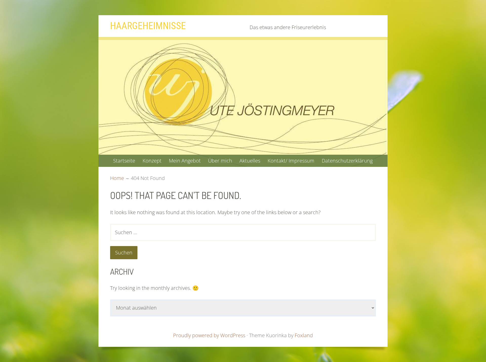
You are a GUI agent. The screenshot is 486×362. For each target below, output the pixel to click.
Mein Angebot (185, 160)
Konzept (152, 160)
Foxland (304, 335)
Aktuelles (249, 160)
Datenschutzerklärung (347, 160)
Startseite (124, 160)
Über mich (220, 160)
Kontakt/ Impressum (291, 160)
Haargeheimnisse (148, 25)
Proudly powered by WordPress (209, 335)
